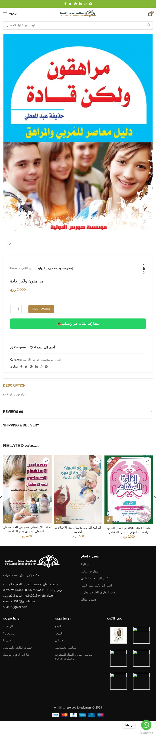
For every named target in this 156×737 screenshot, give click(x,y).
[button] (7, 519)
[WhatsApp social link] (85, 4)
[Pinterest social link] (75, 4)
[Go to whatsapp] (146, 725)
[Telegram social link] (90, 4)
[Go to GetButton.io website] (146, 733)
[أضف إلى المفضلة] (46, 460)
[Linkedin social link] (80, 4)
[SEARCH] (148, 25)
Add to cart (41, 309)
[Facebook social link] (65, 4)
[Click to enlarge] (10, 244)
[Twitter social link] (70, 4)
